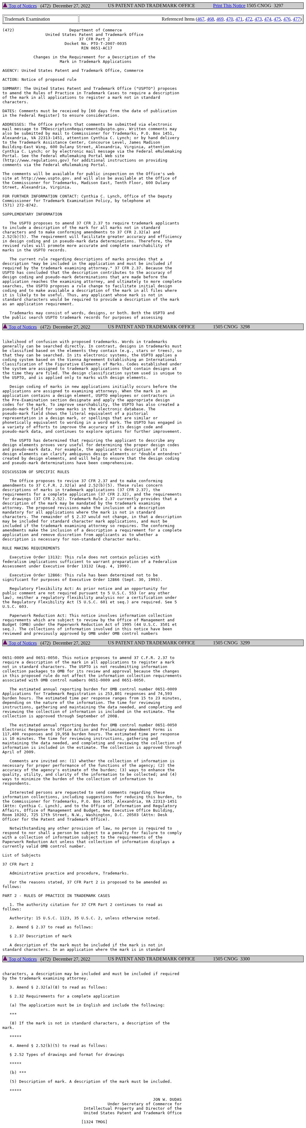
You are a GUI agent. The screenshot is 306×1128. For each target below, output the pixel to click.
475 (277, 19)
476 (286, 19)
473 (258, 19)
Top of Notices (22, 5)
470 (229, 19)
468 (210, 19)
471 (239, 19)
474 (267, 19)
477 (296, 19)
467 (200, 19)
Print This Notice (229, 5)
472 (248, 19)
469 (220, 19)
